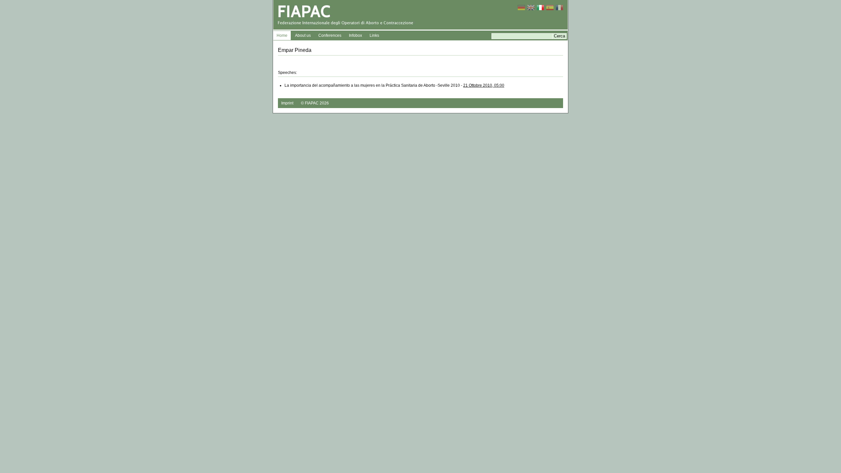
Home (282, 35)
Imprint (287, 103)
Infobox (355, 35)
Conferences (329, 35)
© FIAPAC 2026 (315, 103)
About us (303, 35)
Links (374, 35)
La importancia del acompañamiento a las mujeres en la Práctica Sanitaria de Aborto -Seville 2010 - (394, 85)
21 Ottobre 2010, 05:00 (483, 85)
